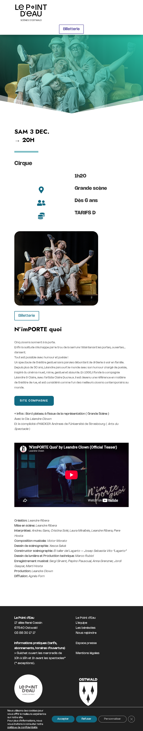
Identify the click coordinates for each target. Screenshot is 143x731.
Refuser (86, 719)
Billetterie (71, 29)
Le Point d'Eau (86, 618)
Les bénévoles (86, 628)
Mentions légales (87, 654)
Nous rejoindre (86, 633)
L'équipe (81, 623)
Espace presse (86, 644)
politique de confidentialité (22, 727)
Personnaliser (112, 719)
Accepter (63, 719)
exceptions (25, 664)
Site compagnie (34, 401)
